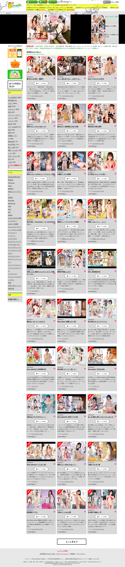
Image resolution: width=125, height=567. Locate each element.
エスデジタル (12, 239)
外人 (9, 159)
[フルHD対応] (12, 97)
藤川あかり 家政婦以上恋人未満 (67, 126)
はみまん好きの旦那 (14, 218)
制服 (9, 106)
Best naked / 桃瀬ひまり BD (66, 321)
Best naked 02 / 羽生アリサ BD (67, 417)
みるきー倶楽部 (13, 224)
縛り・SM (11, 147)
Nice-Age (11, 200)
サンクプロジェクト (14, 247)
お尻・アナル (12, 156)
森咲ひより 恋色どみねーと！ (67, 464)
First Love (11, 183)
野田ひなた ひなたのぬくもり (36, 126)
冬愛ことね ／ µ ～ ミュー (97, 222)
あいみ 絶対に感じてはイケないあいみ (100, 417)
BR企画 (10, 180)
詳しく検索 (115, 2)
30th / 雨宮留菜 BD (94, 272)
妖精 (9, 283)
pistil (9, 209)
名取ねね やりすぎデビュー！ (36, 417)
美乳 (9, 133)
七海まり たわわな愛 (64, 512)
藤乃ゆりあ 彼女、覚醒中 (35, 79)
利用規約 (72, 554)
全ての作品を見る (15, 85)
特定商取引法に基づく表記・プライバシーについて (54, 554)
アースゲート (12, 233)
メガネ (10, 162)
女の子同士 (11, 144)
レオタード (11, 109)
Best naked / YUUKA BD (96, 369)
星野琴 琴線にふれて (64, 272)
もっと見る (71, 541)
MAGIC (10, 197)
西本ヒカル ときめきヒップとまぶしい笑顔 (41, 174)
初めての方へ (42, 10)
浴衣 (9, 130)
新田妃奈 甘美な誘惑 (94, 126)
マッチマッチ (12, 274)
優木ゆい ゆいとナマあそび (36, 321)
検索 (108, 2)
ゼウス (10, 253)
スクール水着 (12, 127)
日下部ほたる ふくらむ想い (97, 174)
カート (45, 2)
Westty (10, 215)
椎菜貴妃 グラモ (32, 512)
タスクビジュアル (14, 256)
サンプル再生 (41, 83)
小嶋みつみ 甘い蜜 (94, 464)
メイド (10, 153)
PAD (9, 206)
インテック (11, 236)
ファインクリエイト (14, 265)
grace (10, 186)
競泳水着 (11, 141)
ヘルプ (54, 2)
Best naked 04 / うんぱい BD (36, 464)
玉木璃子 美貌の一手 (94, 512)
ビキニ (10, 103)
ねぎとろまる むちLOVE (96, 79)
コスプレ (11, 121)
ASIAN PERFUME (14, 177)
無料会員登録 (71, 10)
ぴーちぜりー (12, 221)
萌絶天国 (11, 288)
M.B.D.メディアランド (37, 241)
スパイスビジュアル (14, 250)
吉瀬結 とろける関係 (64, 174)
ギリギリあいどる (14, 244)
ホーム (8, 13)
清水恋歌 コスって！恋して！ (67, 369)
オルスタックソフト (14, 241)
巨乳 (9, 112)
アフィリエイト (80, 554)
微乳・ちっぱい (13, 150)
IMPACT (10, 189)
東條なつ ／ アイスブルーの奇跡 (68, 222)
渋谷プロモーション (14, 286)
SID (9, 212)
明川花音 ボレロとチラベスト (97, 321)
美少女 (10, 124)
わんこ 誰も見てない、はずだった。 (69, 79)
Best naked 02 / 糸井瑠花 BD (36, 369)
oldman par (11, 203)
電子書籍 (11, 100)
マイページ (33, 2)
